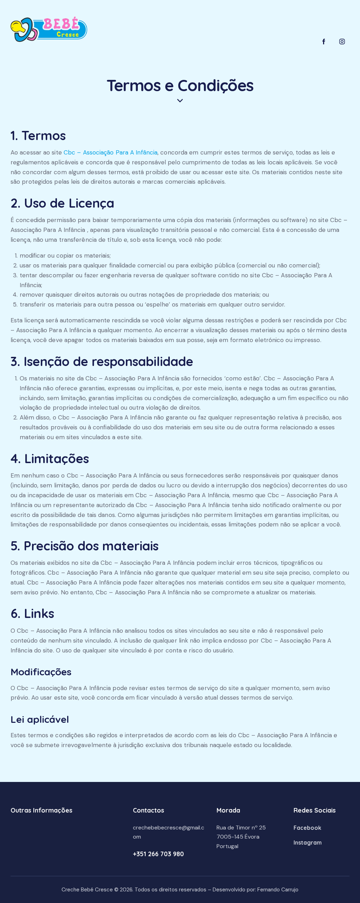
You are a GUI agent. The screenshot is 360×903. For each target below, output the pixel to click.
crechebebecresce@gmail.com (168, 832)
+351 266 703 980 (158, 854)
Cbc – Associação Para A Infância (111, 152)
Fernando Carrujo (277, 889)
